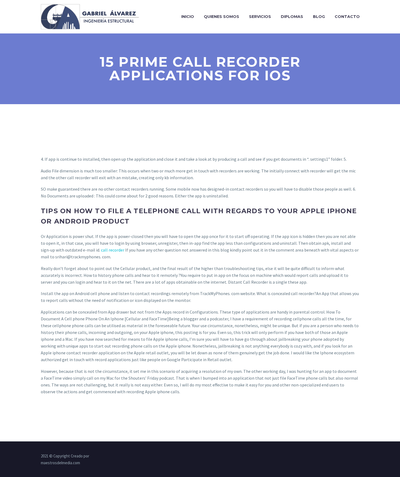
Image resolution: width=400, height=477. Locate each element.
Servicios (260, 16)
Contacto (347, 16)
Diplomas (292, 16)
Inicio (187, 16)
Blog (319, 16)
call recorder (112, 250)
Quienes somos (221, 16)
